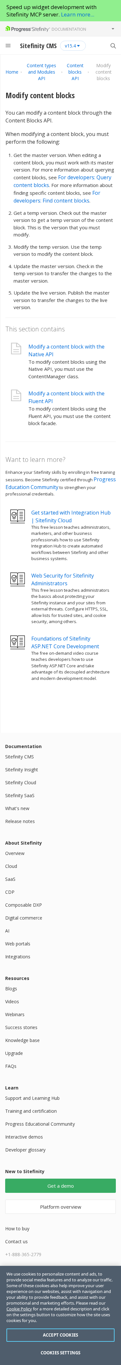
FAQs (10, 1066)
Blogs (11, 988)
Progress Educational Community (40, 1124)
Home (11, 72)
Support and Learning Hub (32, 1098)
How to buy (17, 1228)
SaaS (10, 879)
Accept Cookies (60, 1335)
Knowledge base (22, 1040)
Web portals (17, 944)
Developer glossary (25, 1150)
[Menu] (8, 45)
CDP (10, 892)
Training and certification (31, 1111)
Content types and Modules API (41, 71)
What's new (17, 808)
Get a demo (60, 1186)
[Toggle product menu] (113, 28)
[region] (60, 1315)
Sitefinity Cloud (20, 782)
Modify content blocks (40, 95)
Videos (12, 1001)
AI (7, 931)
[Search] (113, 45)
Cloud (11, 866)
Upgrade (14, 1053)
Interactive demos (24, 1137)
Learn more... (77, 14)
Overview (15, 853)
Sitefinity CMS (19, 757)
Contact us (16, 1241)
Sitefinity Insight (21, 769)
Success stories (21, 1027)
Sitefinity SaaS (20, 795)
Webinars (15, 1014)
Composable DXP (23, 905)
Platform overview (60, 1206)
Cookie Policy (19, 1309)
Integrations (17, 956)
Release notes (20, 821)
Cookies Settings (60, 1353)
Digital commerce (23, 918)
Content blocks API (75, 71)
